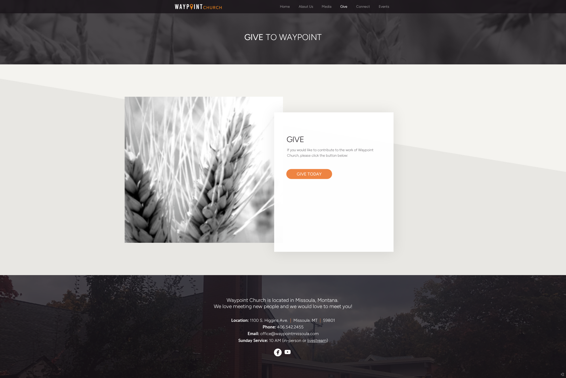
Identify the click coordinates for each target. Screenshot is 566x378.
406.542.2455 (290, 327)
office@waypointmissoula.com (289, 333)
